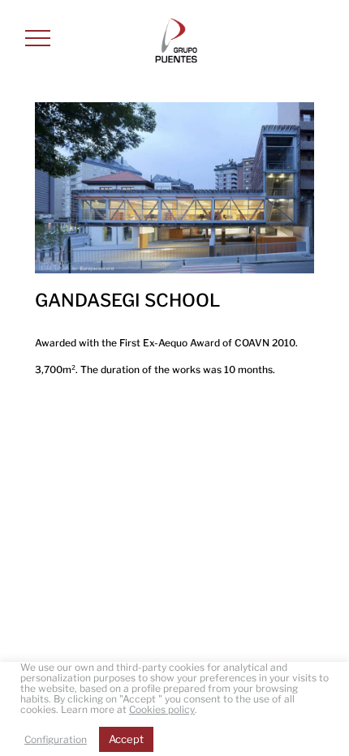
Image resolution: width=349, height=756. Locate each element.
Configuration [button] (55, 739)
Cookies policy (162, 709)
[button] (37, 37)
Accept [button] (126, 738)
